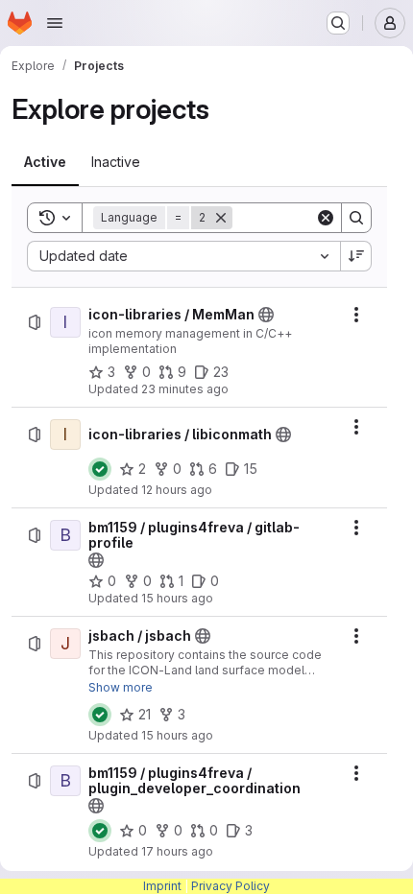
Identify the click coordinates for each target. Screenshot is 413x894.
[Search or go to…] (338, 23)
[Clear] (325, 217)
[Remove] (220, 217)
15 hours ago (177, 598)
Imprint (162, 886)
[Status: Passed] (99, 469)
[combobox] (183, 256)
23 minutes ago (185, 389)
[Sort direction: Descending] (356, 256)
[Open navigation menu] (54, 23)
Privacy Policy (230, 886)
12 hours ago (176, 489)
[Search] (356, 217)
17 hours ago (177, 851)
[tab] (45, 162)
